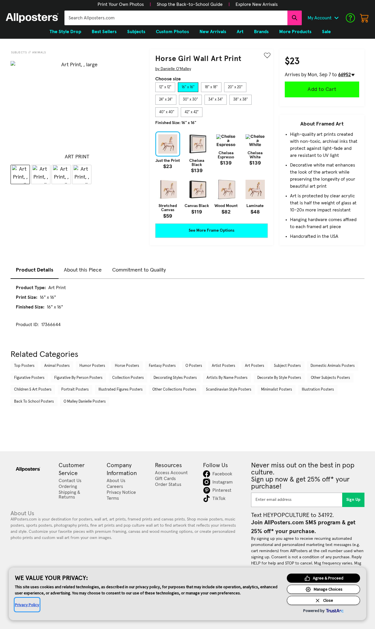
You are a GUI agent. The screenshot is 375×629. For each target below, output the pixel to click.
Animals (39, 52)
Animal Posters (57, 366)
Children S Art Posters (33, 389)
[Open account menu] (336, 18)
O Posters (193, 366)
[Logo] (32, 18)
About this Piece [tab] (83, 270)
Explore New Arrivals (257, 4)
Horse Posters (127, 366)
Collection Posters (128, 378)
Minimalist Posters (276, 389)
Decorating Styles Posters (175, 378)
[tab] (165, 87)
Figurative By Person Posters (78, 378)
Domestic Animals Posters (333, 366)
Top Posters (24, 366)
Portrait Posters (75, 389)
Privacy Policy (27, 604)
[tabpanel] (211, 174)
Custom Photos (172, 31)
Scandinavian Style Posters (228, 389)
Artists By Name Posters (227, 378)
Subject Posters (287, 366)
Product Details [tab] (34, 270)
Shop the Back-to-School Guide (190, 4)
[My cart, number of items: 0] (364, 18)
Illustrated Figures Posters (120, 389)
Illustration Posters (318, 389)
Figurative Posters (29, 378)
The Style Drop (65, 31)
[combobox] (175, 18)
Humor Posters (92, 366)
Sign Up (353, 500)
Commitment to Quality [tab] (139, 270)
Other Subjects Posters (330, 378)
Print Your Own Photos (121, 4)
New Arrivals (213, 31)
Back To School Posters (34, 401)
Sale (326, 31)
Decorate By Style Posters (279, 378)
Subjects (19, 52)
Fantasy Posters (162, 366)
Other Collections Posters (174, 389)
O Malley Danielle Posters (85, 401)
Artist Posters (223, 366)
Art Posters (254, 366)
